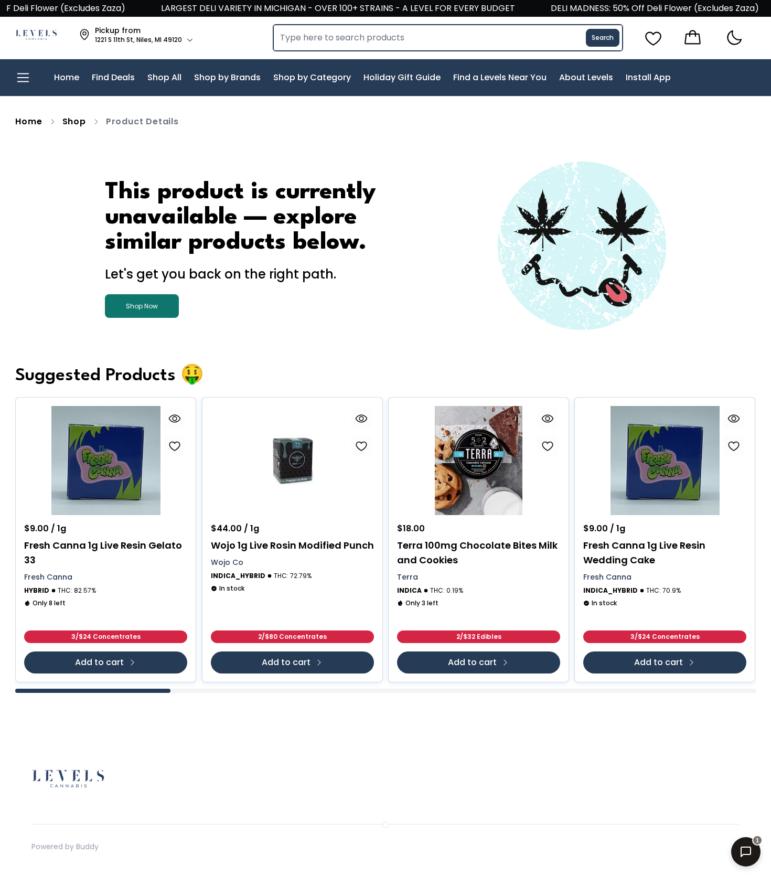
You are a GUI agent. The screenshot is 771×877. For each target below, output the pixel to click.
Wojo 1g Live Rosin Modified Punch (292, 545)
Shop (74, 121)
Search (603, 37)
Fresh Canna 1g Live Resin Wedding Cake (644, 552)
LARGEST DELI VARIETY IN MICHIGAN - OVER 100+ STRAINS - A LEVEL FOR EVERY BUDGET (324, 8)
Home (28, 121)
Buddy (87, 846)
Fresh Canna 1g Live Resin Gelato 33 (103, 552)
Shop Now (142, 306)
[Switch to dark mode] (734, 38)
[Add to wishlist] (175, 445)
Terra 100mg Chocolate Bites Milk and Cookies (477, 552)
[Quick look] (175, 418)
